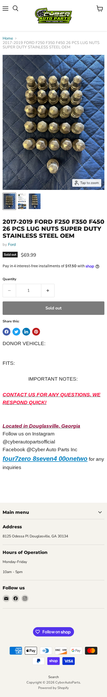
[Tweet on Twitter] (16, 332)
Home (8, 38)
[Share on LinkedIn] (26, 332)
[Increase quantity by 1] (48, 290)
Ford (12, 244)
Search (53, 677)
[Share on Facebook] (6, 332)
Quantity (9, 279)
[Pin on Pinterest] (36, 332)
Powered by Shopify (53, 688)
